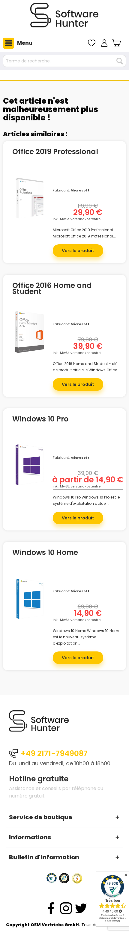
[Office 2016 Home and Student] (29, 336)
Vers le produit (78, 251)
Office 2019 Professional (55, 153)
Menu (24, 43)
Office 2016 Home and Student (52, 289)
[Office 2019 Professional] (29, 202)
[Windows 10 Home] (29, 603)
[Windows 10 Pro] (29, 470)
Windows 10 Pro (40, 420)
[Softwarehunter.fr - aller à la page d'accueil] (64, 17)
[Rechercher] (119, 61)
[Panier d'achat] (117, 43)
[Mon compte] (104, 43)
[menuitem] (16, 43)
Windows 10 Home (45, 553)
